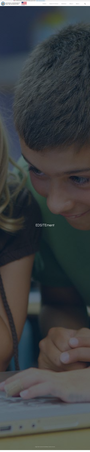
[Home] (14, 4)
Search (85, 4)
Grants (44, 3)
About (71, 3)
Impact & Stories (53, 3)
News (77, 3)
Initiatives (63, 3)
